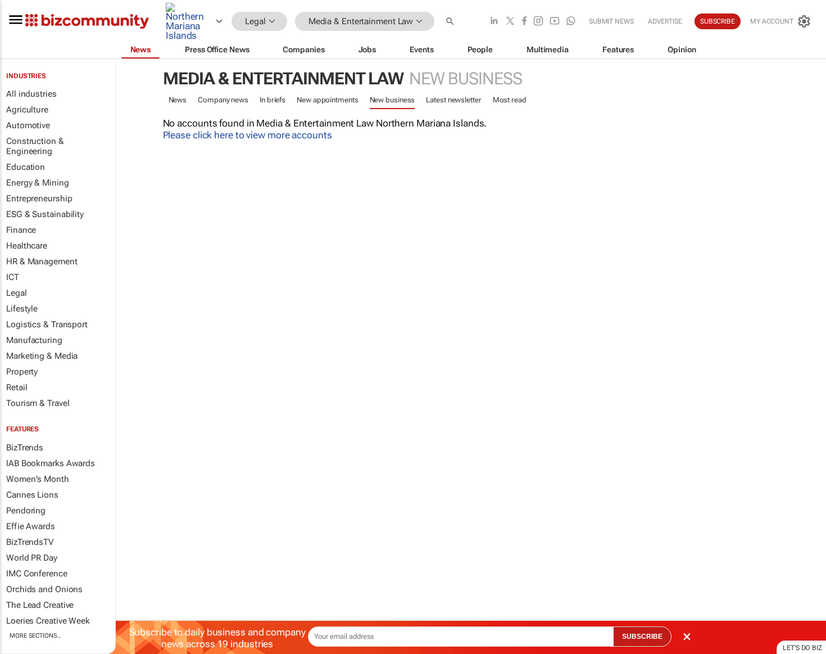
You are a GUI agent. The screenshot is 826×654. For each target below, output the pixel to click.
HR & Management (42, 261)
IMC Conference (36, 574)
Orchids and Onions (44, 589)
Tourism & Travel (37, 403)
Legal (16, 293)
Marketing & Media (42, 356)
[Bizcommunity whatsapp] (571, 21)
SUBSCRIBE (642, 637)
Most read (510, 100)
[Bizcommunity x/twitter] (510, 21)
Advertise (665, 21)
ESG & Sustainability (45, 214)
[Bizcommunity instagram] (538, 21)
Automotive (28, 125)
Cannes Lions (32, 495)
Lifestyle (22, 309)
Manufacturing (34, 340)
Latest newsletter (453, 100)
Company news (223, 100)
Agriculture (27, 110)
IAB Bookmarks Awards (50, 463)
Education (25, 167)
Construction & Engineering (35, 146)
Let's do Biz (802, 648)
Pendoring (26, 511)
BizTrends (24, 448)
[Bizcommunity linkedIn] (494, 21)
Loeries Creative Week (48, 621)
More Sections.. (35, 635)
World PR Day (31, 558)
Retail (16, 387)
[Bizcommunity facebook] (524, 21)
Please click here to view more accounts (247, 135)
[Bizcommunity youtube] (554, 21)
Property (22, 372)
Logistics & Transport (47, 324)
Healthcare (26, 246)
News (178, 100)
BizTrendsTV (29, 542)
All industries (31, 94)
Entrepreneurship (39, 198)
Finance (21, 230)
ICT (12, 277)
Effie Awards (30, 526)
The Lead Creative (40, 605)
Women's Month (37, 479)
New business (392, 100)
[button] (451, 21)
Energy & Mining (37, 183)
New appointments (327, 100)
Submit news (611, 21)
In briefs (272, 100)
